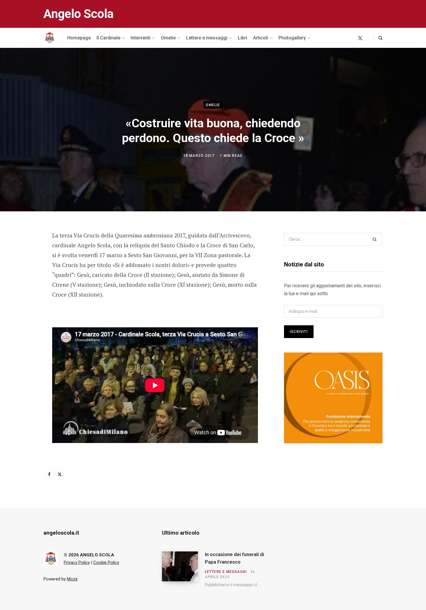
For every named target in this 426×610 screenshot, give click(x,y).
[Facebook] (22, 252)
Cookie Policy (106, 562)
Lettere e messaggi (226, 572)
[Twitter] (22, 267)
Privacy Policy (77, 562)
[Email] (22, 283)
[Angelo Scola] (49, 38)
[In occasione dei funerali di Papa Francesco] (183, 569)
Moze (72, 579)
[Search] (378, 38)
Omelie (213, 105)
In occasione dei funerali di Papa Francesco (234, 558)
